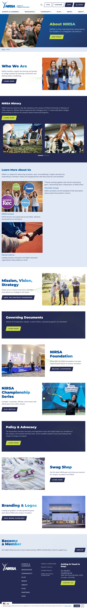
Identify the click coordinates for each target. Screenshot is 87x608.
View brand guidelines (14, 518)
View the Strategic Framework (18, 297)
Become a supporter (61, 369)
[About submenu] (84, 11)
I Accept (76, 606)
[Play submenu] (61, 11)
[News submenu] (72, 11)
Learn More (9, 81)
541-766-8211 (65, 571)
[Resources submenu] (35, 11)
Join (69, 5)
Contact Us (68, 583)
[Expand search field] (41, 4)
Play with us (9, 409)
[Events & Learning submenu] (19, 11)
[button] (40, 155)
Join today (57, 37)
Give (48, 5)
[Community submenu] (51, 11)
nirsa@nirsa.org (66, 573)
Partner (58, 5)
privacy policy (67, 606)
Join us (80, 550)
